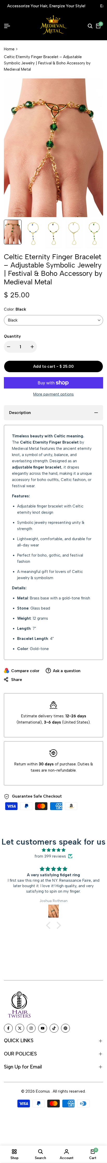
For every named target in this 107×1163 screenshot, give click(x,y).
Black (12, 320)
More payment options (53, 394)
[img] (53, 850)
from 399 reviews (50, 856)
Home (9, 49)
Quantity (12, 336)
